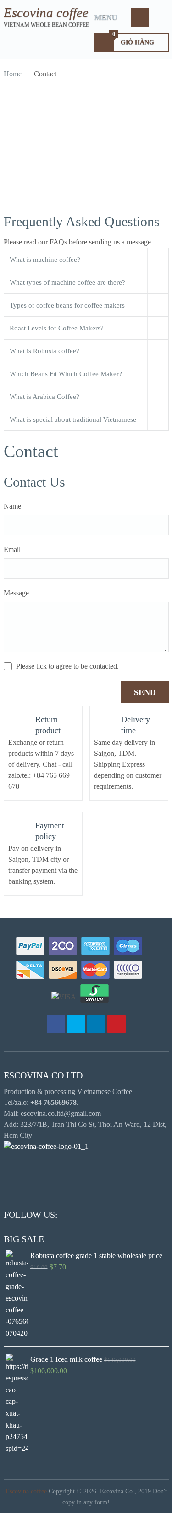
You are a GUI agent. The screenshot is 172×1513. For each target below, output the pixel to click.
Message (16, 593)
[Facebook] (56, 1024)
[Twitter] (76, 1024)
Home (13, 74)
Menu (105, 17)
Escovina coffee (46, 12)
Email (12, 549)
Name (12, 506)
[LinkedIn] (96, 1024)
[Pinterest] (116, 1024)
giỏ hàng (133, 39)
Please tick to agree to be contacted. (67, 666)
